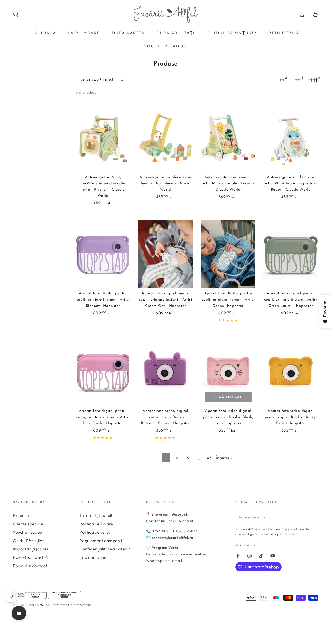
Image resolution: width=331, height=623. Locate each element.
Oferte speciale (28, 523)
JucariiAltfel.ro (37, 605)
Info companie (93, 557)
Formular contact (30, 565)
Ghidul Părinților (28, 540)
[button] (15, 14)
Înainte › (224, 457)
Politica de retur (95, 532)
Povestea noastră (30, 557)
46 (209, 457)
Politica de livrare (96, 523)
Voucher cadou (27, 532)
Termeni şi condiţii (96, 515)
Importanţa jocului (30, 549)
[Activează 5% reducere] (315, 517)
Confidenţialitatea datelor (104, 549)
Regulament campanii (100, 540)
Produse (21, 515)
